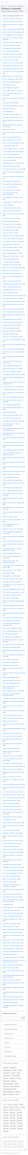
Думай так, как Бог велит (10, 270)
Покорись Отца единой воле (11, 595)
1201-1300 (12, 1112)
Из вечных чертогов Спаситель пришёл (14, 673)
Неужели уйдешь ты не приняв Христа (14, 356)
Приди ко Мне (7, 129)
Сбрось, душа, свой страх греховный (13, 213)
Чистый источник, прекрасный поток (13, 172)
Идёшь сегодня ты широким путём (13, 668)
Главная (3, 6)
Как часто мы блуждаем (9, 683)
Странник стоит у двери (10, 923)
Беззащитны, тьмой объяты (10, 264)
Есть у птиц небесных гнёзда (11, 157)
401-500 (5, 1107)
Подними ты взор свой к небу (11, 529)
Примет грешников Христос (11, 253)
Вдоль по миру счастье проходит (12, 309)
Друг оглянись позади (9, 659)
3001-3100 (13, 1128)
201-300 (15, 1104)
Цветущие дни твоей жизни (11, 756)
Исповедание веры (10, 1056)
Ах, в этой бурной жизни (10, 51)
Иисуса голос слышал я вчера (11, 852)
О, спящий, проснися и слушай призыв (14, 176)
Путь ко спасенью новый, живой (12, 29)
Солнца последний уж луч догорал (13, 855)
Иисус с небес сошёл (9, 292)
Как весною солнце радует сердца (12, 498)
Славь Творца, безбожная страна (12, 471)
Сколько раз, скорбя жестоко (11, 238)
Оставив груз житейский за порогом (13, 825)
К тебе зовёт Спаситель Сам (11, 227)
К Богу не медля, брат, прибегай (12, 151)
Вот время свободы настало (11, 319)
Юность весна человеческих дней (12, 766)
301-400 (21, 1104)
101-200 (10, 1104)
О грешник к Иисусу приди (10, 806)
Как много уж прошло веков (11, 579)
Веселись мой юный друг (10, 647)
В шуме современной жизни (11, 916)
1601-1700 (19, 1115)
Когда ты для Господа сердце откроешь (14, 344)
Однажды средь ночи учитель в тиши (13, 772)
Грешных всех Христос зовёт (11, 21)
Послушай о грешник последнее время (14, 462)
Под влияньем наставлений (10, 48)
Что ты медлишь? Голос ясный (11, 35)
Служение (7, 1047)
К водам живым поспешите (10, 57)
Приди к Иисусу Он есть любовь (12, 907)
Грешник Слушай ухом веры (11, 211)
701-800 (23, 1107)
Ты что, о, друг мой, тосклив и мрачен (14, 392)
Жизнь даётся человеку (9, 662)
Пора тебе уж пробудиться (10, 371)
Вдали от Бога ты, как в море (11, 76)
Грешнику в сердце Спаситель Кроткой (14, 787)
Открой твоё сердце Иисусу (11, 715)
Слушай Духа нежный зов (10, 864)
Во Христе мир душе (8, 516)
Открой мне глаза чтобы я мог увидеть (14, 710)
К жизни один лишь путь (10, 910)
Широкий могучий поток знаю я (12, 794)
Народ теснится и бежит (10, 166)
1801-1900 (12, 1118)
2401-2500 (13, 1123)
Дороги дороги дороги (9, 803)
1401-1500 (5, 1115)
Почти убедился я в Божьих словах (13, 197)
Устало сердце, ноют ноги (10, 190)
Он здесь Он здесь (8, 412)
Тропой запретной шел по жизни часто (14, 483)
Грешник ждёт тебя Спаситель (11, 942)
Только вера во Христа (9, 259)
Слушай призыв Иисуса (9, 846)
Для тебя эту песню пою (9, 328)
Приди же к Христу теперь (10, 980)
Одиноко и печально (8, 1002)
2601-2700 (5, 1126)
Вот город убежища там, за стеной (13, 169)
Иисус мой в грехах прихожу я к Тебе (13, 935)
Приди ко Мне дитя (8, 721)
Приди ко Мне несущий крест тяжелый (14, 467)
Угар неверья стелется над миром (12, 743)
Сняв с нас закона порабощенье (12, 143)
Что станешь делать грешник (11, 870)
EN (25, 2)
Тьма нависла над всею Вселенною (13, 739)
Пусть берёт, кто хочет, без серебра (13, 71)
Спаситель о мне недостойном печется (14, 98)
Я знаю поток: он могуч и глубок (12, 241)
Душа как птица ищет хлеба (11, 331)
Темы (8, 6)
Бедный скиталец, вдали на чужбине (13, 304)
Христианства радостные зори (11, 605)
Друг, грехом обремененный (11, 82)
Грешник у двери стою (9, 926)
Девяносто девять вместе (10, 879)
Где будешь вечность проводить (12, 163)
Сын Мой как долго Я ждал (10, 733)
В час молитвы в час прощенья (11, 322)
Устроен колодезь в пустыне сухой (13, 295)
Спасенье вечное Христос (10, 208)
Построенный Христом (9, 477)
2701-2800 (12, 1126)
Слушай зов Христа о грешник (11, 948)
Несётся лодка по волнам (10, 218)
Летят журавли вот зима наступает (13, 512)
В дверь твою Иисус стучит (10, 140)
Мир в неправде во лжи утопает (12, 691)
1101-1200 (5, 1112)
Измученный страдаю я (9, 677)
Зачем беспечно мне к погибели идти (13, 889)
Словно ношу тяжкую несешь (11, 840)
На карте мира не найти (9, 830)
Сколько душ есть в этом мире (12, 386)
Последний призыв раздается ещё (12, 284)
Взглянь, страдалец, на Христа (11, 79)
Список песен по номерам (11, 1100)
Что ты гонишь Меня (8, 187)
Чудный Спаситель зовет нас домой (13, 24)
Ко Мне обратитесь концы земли (12, 349)
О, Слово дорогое (8, 85)
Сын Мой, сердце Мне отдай (11, 42)
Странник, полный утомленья (11, 117)
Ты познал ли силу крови (10, 262)
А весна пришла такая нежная (11, 480)
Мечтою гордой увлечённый (11, 287)
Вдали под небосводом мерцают (12, 589)
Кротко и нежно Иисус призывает (12, 32)
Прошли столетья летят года (11, 849)
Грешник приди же (8, 954)
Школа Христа (8, 1038)
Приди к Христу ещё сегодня (11, 965)
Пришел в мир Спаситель (10, 800)
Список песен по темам (10, 1063)
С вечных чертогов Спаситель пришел (13, 724)
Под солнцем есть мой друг (11, 487)
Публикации (8, 1051)
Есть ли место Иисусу (9, 60)
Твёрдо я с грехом (8, 882)
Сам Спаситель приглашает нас (12, 442)
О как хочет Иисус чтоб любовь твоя (13, 519)
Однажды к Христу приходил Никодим (14, 701)
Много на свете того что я (10, 570)
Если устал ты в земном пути (11, 336)
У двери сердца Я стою (9, 748)
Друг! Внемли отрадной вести (11, 65)
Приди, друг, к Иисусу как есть (12, 256)
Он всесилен (6, 904)
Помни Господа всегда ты (10, 45)
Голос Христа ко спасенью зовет (12, 421)
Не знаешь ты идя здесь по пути (12, 698)
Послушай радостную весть (11, 289)
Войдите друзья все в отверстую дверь (14, 314)
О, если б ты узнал (8, 160)
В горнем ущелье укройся (10, 181)
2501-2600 (19, 1123)
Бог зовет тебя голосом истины (12, 644)
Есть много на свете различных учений (14, 339)
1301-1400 (19, 1112)
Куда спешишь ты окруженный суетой (13, 457)
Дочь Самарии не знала (9, 87)
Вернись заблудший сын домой (11, 929)
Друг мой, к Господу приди (10, 114)
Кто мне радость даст (9, 145)
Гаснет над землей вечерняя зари (12, 784)
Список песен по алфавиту (11, 1137)
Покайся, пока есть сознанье (11, 62)
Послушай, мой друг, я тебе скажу (12, 374)
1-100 (4, 1104)
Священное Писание (10, 1024)
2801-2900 (19, 1126)
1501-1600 (12, 1115)
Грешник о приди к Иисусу (10, 325)
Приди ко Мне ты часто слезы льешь (13, 502)
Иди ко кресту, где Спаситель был (12, 267)
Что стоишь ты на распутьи (11, 763)
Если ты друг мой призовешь (11, 617)
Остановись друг (7, 819)
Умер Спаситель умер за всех (11, 298)
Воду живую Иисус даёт (10, 244)
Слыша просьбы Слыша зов (10, 817)
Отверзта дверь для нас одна (11, 68)
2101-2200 (12, 1120)
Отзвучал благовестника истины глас (13, 544)
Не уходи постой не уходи (10, 581)
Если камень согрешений (10, 250)
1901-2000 (19, 1118)
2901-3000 (6, 1128)
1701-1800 (5, 1118)
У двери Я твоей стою (9, 233)
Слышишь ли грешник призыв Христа (13, 445)
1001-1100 (17, 1110)
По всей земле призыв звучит (11, 718)
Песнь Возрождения (10, 1029)
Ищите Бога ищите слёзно (10, 680)
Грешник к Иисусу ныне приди (11, 913)
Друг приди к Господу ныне (10, 897)
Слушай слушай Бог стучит (10, 843)
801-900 (5, 1110)
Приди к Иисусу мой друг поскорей (13, 836)
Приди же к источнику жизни (11, 945)
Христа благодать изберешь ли (11, 105)
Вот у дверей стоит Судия (10, 637)
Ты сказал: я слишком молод (11, 54)
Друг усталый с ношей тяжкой (11, 940)
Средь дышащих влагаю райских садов (14, 728)
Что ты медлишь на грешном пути (12, 301)
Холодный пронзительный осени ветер (14, 613)
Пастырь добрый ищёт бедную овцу (13, 120)
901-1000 (11, 1110)
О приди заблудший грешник (11, 365)
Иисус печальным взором (10, 137)
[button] (2, 2)
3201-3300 (6, 1131)
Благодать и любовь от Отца (11, 833)
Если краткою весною (9, 334)
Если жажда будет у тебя (10, 620)
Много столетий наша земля (11, 490)
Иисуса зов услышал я (9, 967)
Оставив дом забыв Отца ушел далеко (14, 536)
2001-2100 (5, 1120)
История (6, 1042)
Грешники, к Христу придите (11, 18)
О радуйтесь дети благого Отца (12, 867)
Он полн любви (7, 205)
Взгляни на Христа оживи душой (12, 822)
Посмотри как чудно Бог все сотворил (14, 437)
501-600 (11, 1107)
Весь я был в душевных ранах (11, 951)
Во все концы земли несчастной (12, 312)
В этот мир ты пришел (9, 598)
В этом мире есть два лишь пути (12, 592)
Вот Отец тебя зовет (8, 634)
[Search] (6, 2)
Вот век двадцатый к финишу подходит (14, 650)
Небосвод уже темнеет (9, 103)
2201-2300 (19, 1120)
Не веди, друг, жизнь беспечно (11, 90)
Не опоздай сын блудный (10, 876)
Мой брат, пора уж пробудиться (12, 235)
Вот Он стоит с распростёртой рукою (13, 970)
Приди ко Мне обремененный (11, 996)
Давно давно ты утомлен (10, 576)
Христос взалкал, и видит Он (11, 247)
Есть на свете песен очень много (12, 797)
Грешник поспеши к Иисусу (10, 894)
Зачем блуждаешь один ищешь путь (13, 407)
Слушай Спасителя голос (10, 553)
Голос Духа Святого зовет (10, 418)
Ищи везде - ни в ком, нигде (11, 224)
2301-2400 (6, 1123)
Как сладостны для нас (9, 230)
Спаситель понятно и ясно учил (12, 999)
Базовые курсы (9, 1033)
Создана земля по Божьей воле (12, 450)
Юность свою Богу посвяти (10, 769)
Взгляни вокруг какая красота (11, 415)
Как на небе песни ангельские (11, 184)
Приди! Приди (7, 111)
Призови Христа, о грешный (11, 202)
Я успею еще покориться (10, 404)
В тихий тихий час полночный (11, 541)
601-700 (17, 1107)
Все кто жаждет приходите (10, 631)
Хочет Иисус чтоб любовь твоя (11, 397)
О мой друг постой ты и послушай (12, 706)
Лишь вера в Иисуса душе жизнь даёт (13, 992)
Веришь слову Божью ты (10, 474)
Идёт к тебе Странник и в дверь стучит (14, 132)
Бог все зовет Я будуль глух (11, 628)
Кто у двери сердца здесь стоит (12, 957)
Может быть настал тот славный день (13, 352)
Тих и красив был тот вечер (11, 736)
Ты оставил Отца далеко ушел (11, 389)
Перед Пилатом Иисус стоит (11, 368)
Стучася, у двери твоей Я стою (12, 148)
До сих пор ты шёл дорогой (11, 273)
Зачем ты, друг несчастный (10, 281)
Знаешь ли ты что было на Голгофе (13, 608)
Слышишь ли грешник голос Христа (13, 919)
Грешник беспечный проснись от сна (13, 983)
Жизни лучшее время (9, 665)
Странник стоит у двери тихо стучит (13, 779)
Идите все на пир (7, 108)
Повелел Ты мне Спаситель (10, 932)
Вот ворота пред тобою (9, 221)
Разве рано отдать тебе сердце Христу (14, 377)
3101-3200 (19, 1128)
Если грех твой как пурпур (10, 809)
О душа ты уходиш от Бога (10, 776)
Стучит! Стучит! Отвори (9, 154)
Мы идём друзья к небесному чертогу (13, 987)
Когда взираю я (7, 573)
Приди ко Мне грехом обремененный (13, 601)
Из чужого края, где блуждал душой (13, 276)
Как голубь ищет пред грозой (11, 792)
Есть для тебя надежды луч (10, 873)
